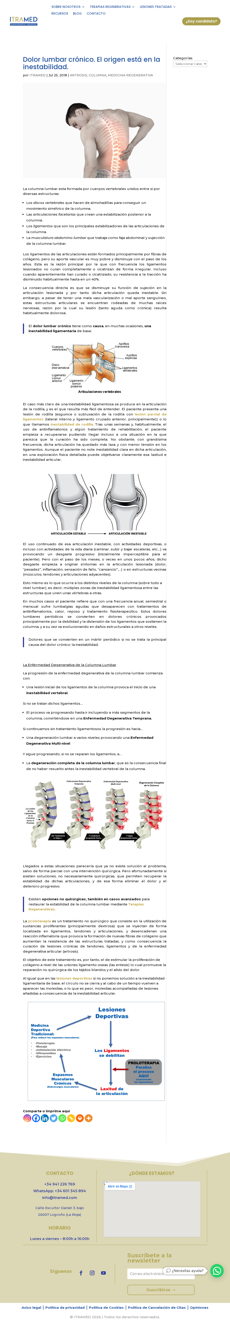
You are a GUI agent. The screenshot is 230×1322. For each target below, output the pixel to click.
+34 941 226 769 (59, 1184)
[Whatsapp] (62, 1118)
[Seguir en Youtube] (103, 1273)
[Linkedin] (45, 1118)
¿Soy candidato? (201, 21)
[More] (89, 1118)
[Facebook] (36, 1118)
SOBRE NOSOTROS (65, 7)
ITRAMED (37, 75)
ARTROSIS (78, 75)
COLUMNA (97, 75)
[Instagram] (27, 1118)
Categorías (182, 58)
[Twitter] (54, 1118)
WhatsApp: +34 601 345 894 (59, 1191)
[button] (217, 1271)
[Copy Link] (71, 1118)
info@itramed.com (59, 1198)
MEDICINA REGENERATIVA (130, 75)
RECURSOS (59, 14)
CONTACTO (96, 14)
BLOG (77, 14)
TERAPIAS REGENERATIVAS (110, 7)
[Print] (80, 1118)
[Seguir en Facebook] (81, 1273)
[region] (115, 1306)
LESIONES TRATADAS (156, 7)
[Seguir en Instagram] (92, 1273)
